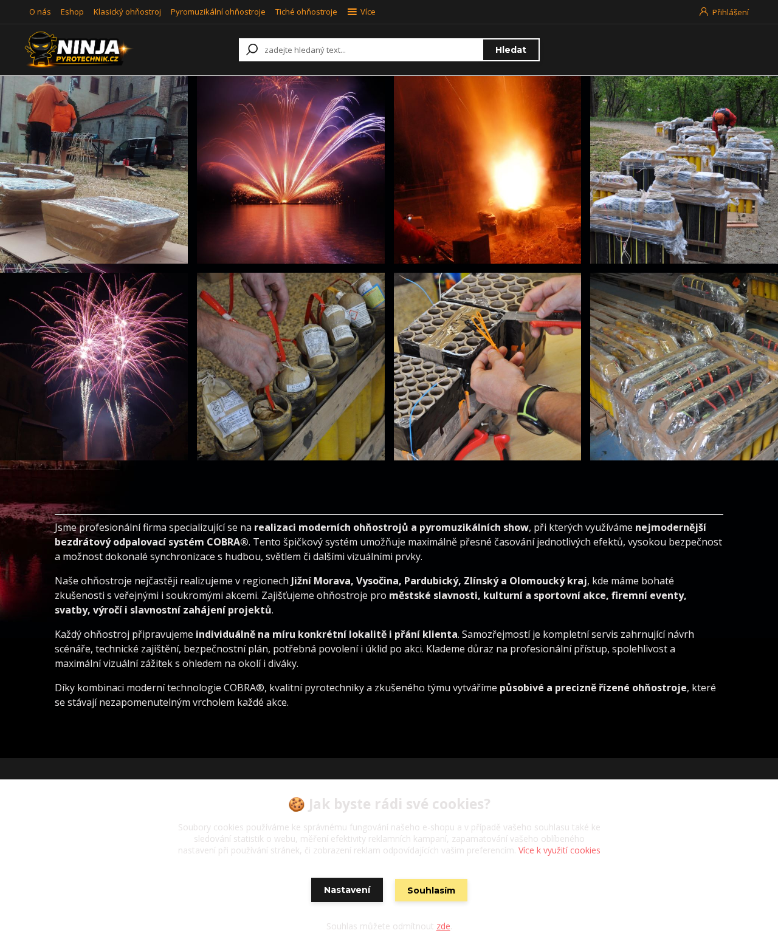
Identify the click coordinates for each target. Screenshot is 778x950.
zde (443, 926)
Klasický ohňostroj (127, 11)
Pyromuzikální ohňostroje (218, 11)
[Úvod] (92, 49)
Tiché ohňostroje (306, 11)
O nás (40, 11)
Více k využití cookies (559, 850)
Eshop (72, 11)
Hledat (510, 49)
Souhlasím (431, 890)
